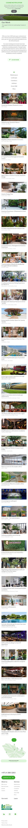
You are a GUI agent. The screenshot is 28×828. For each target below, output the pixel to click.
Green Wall (16, 792)
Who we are (4, 784)
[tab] (14, 72)
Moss (15, 794)
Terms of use (4, 822)
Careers (3, 790)
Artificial (16, 790)
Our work (4, 798)
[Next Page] (14, 740)
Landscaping (17, 786)
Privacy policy (4, 820)
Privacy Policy (17, 8)
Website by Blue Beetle (6, 825)
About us (4, 782)
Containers (16, 788)
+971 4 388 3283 (8, 773)
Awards (3, 788)
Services (16, 782)
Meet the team (4, 786)
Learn (16, 798)
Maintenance (17, 784)
